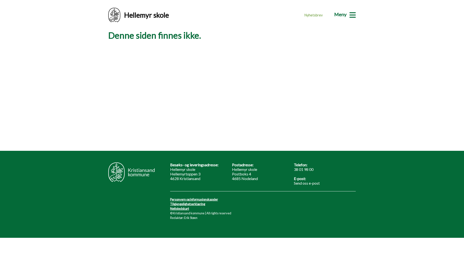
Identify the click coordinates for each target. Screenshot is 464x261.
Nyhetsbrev (313, 15)
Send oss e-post (307, 183)
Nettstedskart (179, 208)
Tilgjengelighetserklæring (187, 204)
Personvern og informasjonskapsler (194, 199)
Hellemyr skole (146, 15)
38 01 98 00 (303, 169)
